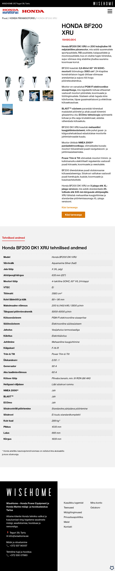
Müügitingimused (73, 512)
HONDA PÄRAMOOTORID (22, 18)
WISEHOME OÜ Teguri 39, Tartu (16, 3)
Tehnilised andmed (13, 237)
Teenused (69, 507)
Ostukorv (95, 507)
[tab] (13, 238)
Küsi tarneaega (73, 214)
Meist (67, 522)
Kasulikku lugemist (73, 502)
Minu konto (96, 502)
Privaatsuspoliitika (73, 517)
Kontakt (68, 526)
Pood (4, 18)
